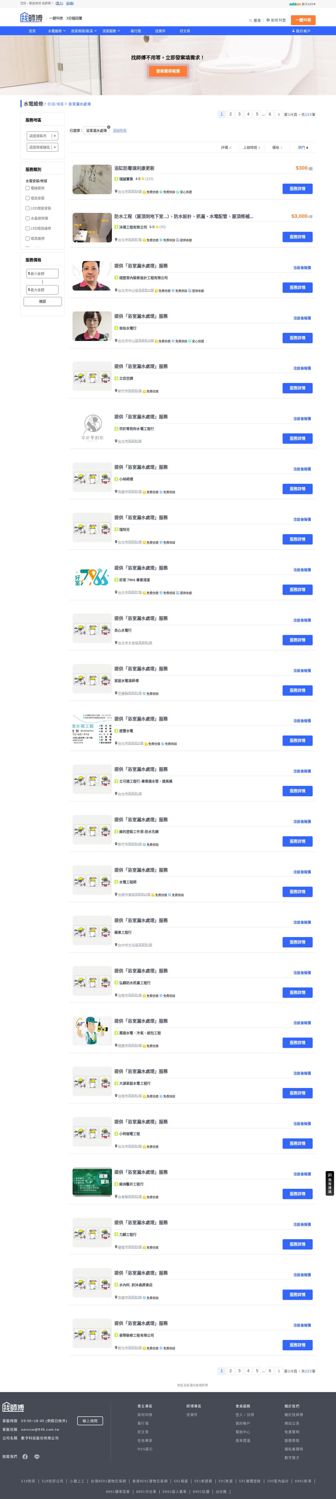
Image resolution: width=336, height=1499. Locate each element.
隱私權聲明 (294, 1449)
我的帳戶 (303, 31)
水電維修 (55, 31)
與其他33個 (146, 290)
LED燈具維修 (41, 228)
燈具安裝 (38, 198)
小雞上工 (77, 1481)
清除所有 (120, 130)
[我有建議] (330, 1183)
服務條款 (292, 1440)
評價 (224, 147)
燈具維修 (38, 238)
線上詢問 (90, 1421)
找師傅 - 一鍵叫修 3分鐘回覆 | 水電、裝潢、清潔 (31, 17)
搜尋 (257, 20)
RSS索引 (145, 1449)
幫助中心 (243, 1432)
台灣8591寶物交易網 (108, 1481)
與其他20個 (135, 743)
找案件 (160, 31)
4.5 (138, 179)
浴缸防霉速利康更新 (134, 168)
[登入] (59, 3)
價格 (275, 147)
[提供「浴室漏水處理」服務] (92, 276)
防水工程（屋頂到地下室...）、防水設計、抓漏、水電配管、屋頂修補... (184, 216)
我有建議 (243, 1440)
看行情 (136, 31)
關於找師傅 (294, 1415)
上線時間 (250, 147)
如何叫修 (145, 1415)
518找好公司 (53, 1481)
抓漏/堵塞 (56, 104)
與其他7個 (135, 239)
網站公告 (292, 1423)
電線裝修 (38, 188)
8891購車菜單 (118, 1492)
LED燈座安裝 (41, 208)
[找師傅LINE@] (37, 1457)
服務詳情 (297, 189)
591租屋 (181, 1481)
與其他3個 (135, 1146)
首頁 (32, 31)
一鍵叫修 (303, 20)
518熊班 (28, 1481)
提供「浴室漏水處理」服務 (141, 266)
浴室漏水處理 (79, 104)
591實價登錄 (250, 1481)
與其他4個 (135, 191)
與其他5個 (135, 1348)
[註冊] (70, 3)
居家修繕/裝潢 (82, 31)
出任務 (221, 1492)
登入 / (241, 1415)
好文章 (185, 31)
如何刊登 (278, 20)
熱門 (301, 147)
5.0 (152, 227)
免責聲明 (292, 1432)
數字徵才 (292, 1458)
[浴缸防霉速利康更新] (92, 179)
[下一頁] (279, 114)
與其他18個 (146, 340)
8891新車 (303, 1481)
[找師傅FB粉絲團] (25, 1457)
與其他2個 (135, 391)
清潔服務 (109, 31)
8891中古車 (146, 1492)
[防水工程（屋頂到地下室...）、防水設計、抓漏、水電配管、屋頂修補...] (92, 227)
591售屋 (226, 1481)
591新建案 (203, 1481)
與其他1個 (135, 491)
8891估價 (201, 1492)
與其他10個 (142, 894)
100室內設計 (278, 1481)
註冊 (251, 1415)
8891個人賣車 (175, 1492)
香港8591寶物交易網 (150, 1481)
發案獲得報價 (168, 71)
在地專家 (145, 1440)
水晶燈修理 (39, 218)
